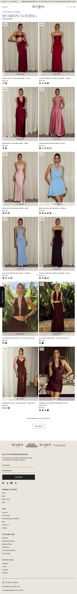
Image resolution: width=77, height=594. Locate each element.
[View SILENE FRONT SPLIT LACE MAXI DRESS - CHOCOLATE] (9, 408)
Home (4, 12)
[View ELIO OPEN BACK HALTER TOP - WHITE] (3, 343)
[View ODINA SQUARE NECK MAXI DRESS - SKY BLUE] (50, 148)
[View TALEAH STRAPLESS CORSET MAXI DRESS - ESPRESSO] (40, 83)
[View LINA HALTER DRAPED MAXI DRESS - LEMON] (9, 278)
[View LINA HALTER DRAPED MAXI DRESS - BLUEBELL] (11, 278)
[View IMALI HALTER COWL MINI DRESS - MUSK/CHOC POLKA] (45, 213)
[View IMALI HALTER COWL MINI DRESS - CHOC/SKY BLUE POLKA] (48, 213)
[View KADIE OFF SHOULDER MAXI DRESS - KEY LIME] (6, 213)
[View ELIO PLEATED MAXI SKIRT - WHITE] (40, 343)
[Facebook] (11, 483)
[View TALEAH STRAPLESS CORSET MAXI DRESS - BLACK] (45, 83)
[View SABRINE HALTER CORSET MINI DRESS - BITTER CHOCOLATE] (48, 410)
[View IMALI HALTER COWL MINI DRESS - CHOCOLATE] (50, 213)
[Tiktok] (7, 483)
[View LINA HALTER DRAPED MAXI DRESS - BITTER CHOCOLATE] (6, 278)
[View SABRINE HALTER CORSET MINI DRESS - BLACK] (40, 410)
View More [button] (38, 426)
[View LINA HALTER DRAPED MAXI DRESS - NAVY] (3, 278)
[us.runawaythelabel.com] (38, 7)
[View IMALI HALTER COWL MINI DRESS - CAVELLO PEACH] (43, 213)
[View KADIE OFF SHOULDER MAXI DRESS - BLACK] (3, 213)
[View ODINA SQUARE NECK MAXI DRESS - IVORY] (43, 148)
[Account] (71, 7)
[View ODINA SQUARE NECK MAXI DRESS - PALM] (45, 148)
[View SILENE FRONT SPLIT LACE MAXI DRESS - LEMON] (6, 408)
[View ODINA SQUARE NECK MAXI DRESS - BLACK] (40, 148)
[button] (2, 297)
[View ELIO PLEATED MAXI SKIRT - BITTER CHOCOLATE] (43, 343)
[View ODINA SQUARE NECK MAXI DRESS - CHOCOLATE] (48, 148)
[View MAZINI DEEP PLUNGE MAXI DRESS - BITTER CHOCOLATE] (3, 148)
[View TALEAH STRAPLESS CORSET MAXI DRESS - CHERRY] (48, 83)
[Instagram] (3, 483)
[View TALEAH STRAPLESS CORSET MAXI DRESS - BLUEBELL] (43, 83)
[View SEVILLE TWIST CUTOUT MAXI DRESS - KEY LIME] (3, 83)
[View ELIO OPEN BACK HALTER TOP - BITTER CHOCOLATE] (6, 343)
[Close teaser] (5, 286)
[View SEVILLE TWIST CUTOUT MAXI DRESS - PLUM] (6, 83)
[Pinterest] (16, 483)
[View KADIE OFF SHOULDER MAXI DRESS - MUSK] (9, 213)
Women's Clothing (13, 12)
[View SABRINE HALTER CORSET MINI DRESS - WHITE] (45, 410)
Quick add (20, 74)
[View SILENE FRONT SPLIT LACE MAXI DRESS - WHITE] (3, 408)
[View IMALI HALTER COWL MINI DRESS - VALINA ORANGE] (40, 213)
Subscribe (18, 477)
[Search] (68, 7)
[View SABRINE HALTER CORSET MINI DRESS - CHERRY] (43, 410)
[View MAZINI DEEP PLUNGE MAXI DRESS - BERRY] (6, 148)
